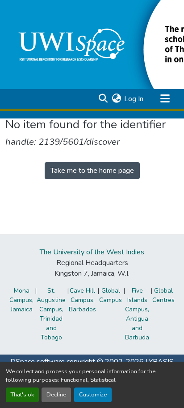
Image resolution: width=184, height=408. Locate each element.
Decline (56, 395)
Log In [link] (133, 99)
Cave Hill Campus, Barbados (82, 300)
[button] (103, 99)
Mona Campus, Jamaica (21, 300)
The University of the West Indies (92, 252)
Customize (93, 395)
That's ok (22, 395)
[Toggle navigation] (164, 98)
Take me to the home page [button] (92, 170)
